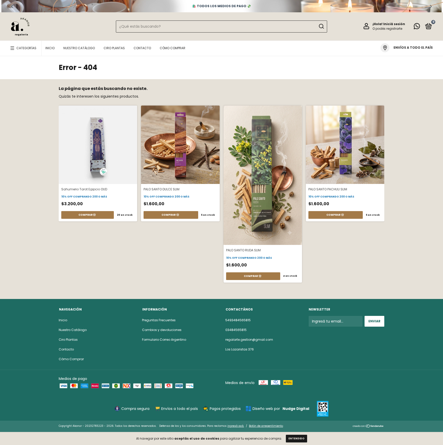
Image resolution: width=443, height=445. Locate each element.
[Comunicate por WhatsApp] (416, 27)
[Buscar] (321, 26)
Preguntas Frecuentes (159, 320)
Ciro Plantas (114, 48)
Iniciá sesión (394, 24)
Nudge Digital (296, 408)
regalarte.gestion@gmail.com (249, 339)
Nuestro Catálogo (79, 48)
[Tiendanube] (368, 426)
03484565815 (236, 330)
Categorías (26, 48)
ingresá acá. (235, 426)
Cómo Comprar (172, 48)
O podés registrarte (387, 28)
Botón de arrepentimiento (266, 426)
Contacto (142, 48)
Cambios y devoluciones (162, 330)
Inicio (50, 48)
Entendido (296, 438)
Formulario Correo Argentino (164, 339)
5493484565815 (238, 320)
